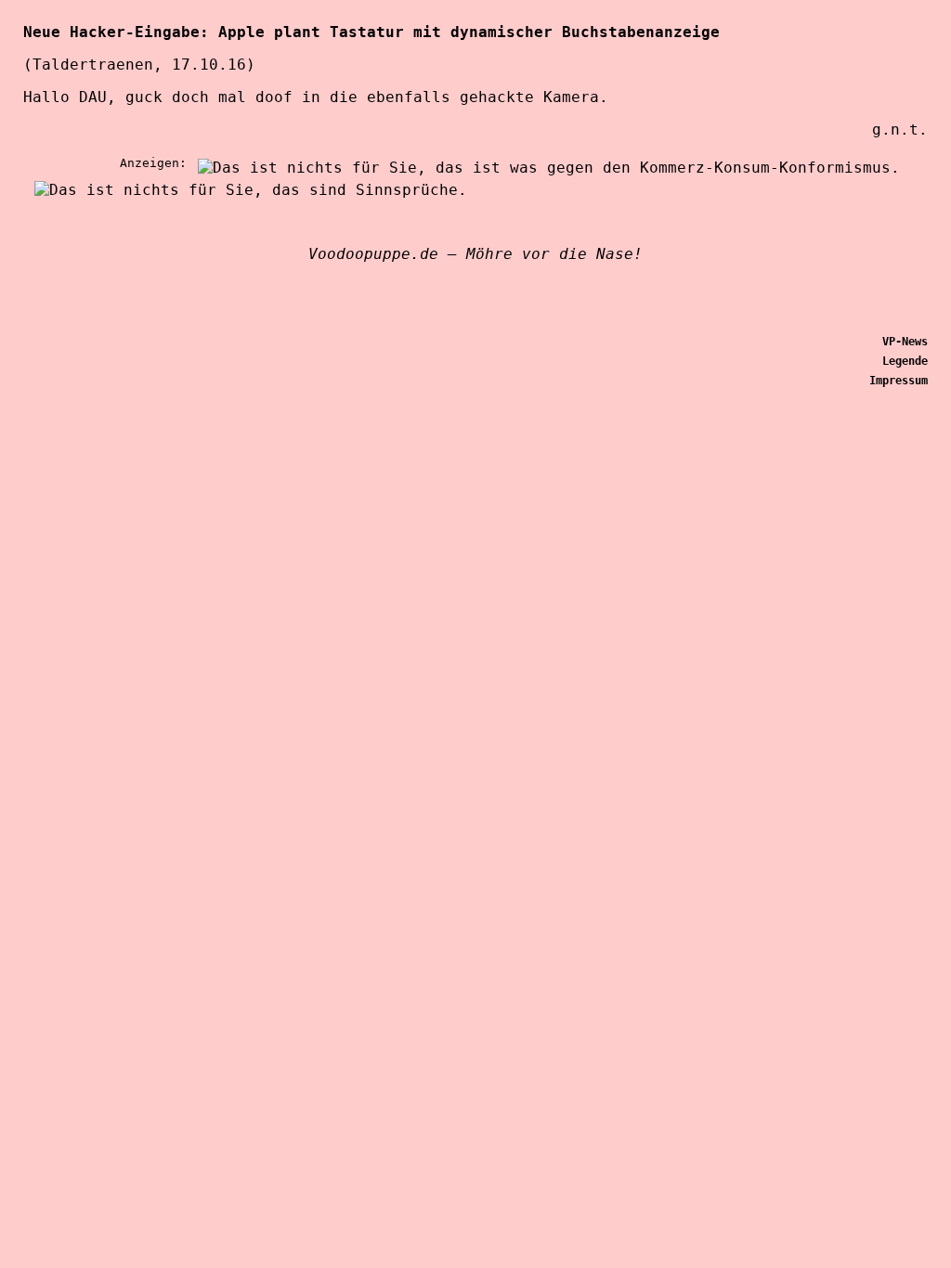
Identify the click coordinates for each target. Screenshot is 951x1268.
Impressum (898, 380)
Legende (905, 361)
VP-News (905, 341)
